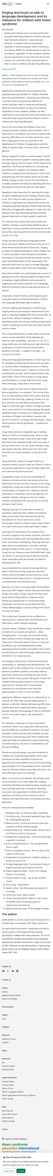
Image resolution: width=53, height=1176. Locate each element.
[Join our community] (8, 971)
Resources (6, 1058)
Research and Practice (11, 995)
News (4, 1050)
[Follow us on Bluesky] (13, 971)
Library (5, 988)
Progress (5, 1027)
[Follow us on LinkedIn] (17, 971)
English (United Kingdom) (15, 1139)
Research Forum (9, 1039)
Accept (21, 1171)
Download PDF (9, 69)
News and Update (9, 998)
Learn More (9, 1171)
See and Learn (8, 1069)
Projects (5, 1042)
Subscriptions (7, 1117)
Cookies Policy (8, 1081)
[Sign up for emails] (4, 971)
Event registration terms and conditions (18, 1095)
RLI (3, 1062)
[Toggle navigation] (48, 4)
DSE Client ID (7, 1111)
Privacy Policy (8, 1085)
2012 (4, 1019)
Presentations (7, 1006)
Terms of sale (7, 1098)
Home (19, 3)
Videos (5, 991)
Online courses (8, 1066)
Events (4, 1129)
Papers (5, 1015)
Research (6, 1035)
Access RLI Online (9, 1114)
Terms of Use (7, 1088)
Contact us (6, 979)
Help (4, 1107)
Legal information (9, 1077)
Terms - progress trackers (13, 1092)
